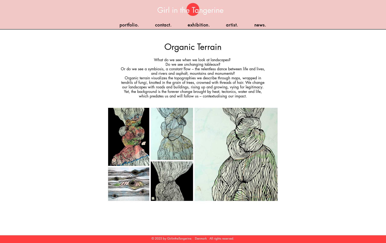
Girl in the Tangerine (190, 10)
